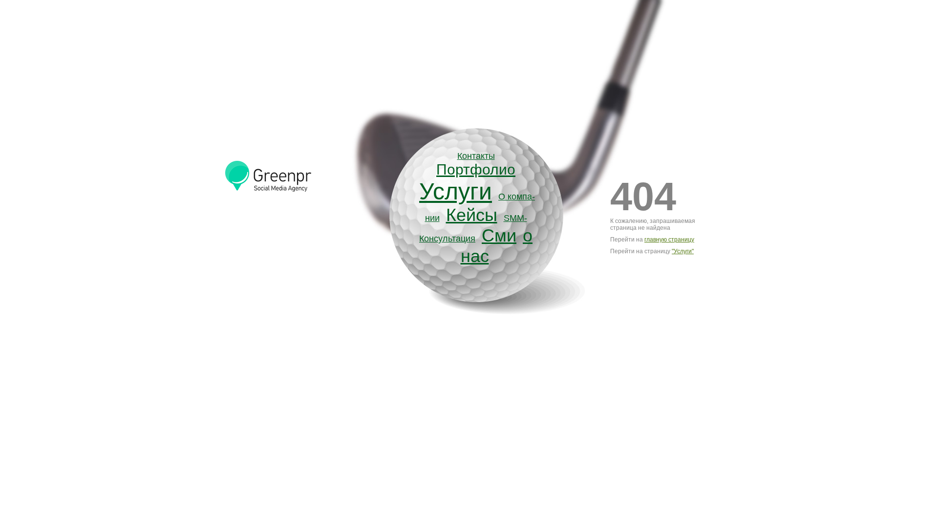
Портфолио (475, 169)
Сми (499, 235)
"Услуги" (683, 251)
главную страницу (669, 239)
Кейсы (471, 215)
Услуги (455, 191)
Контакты (476, 156)
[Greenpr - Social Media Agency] (275, 193)
